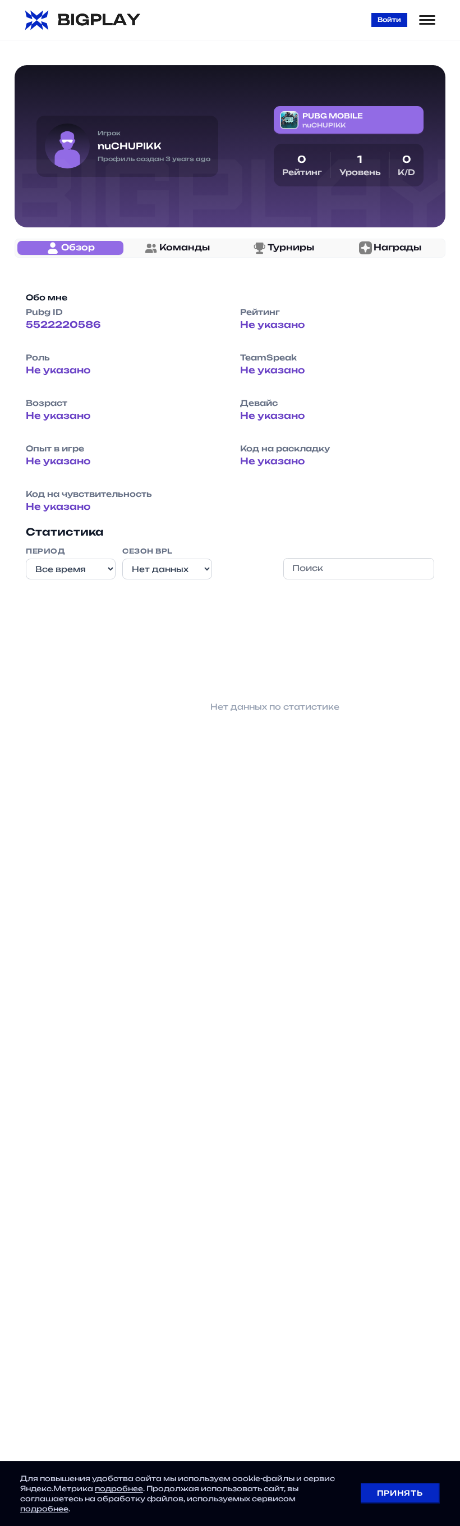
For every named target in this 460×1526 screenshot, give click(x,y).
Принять (399, 1492)
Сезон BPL (147, 551)
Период (45, 551)
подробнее (119, 1488)
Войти (389, 20)
